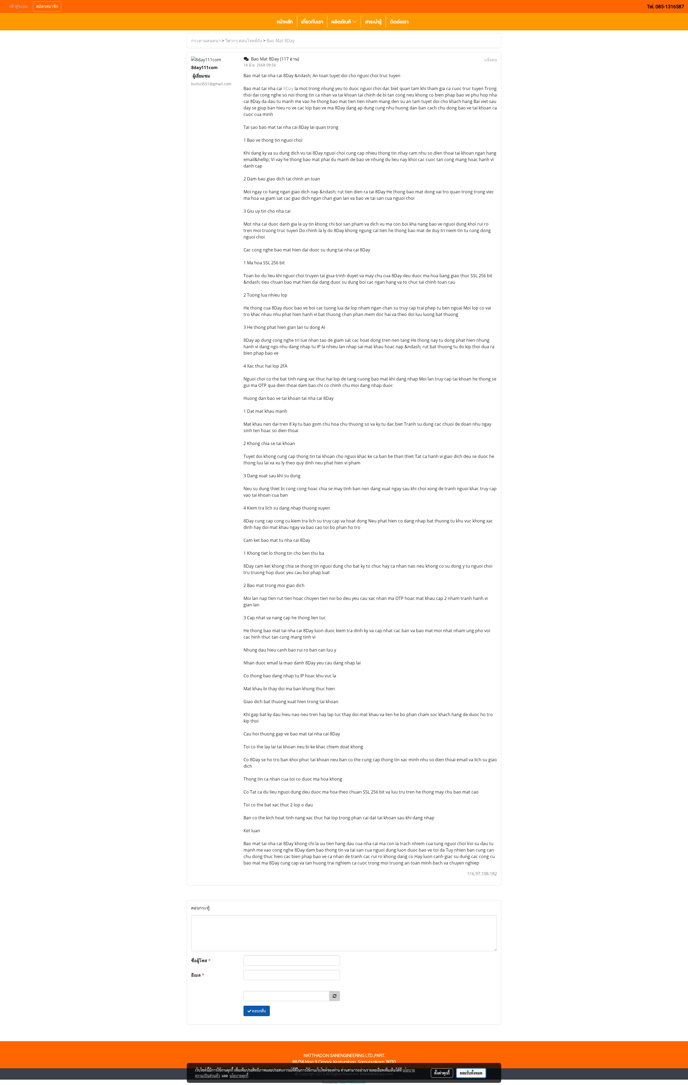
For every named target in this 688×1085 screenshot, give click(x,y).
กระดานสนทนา (206, 41)
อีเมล (197, 975)
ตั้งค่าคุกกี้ (442, 1072)
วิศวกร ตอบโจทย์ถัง (243, 41)
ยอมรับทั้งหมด (471, 1072)
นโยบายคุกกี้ (239, 1075)
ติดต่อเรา (399, 22)
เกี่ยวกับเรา (312, 22)
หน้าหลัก (285, 22)
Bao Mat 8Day (281, 41)
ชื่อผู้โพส (201, 960)
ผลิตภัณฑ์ (342, 22)
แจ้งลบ (490, 60)
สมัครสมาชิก (47, 6)
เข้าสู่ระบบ (18, 6)
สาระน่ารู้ (373, 22)
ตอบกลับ (258, 1010)
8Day (288, 88)
